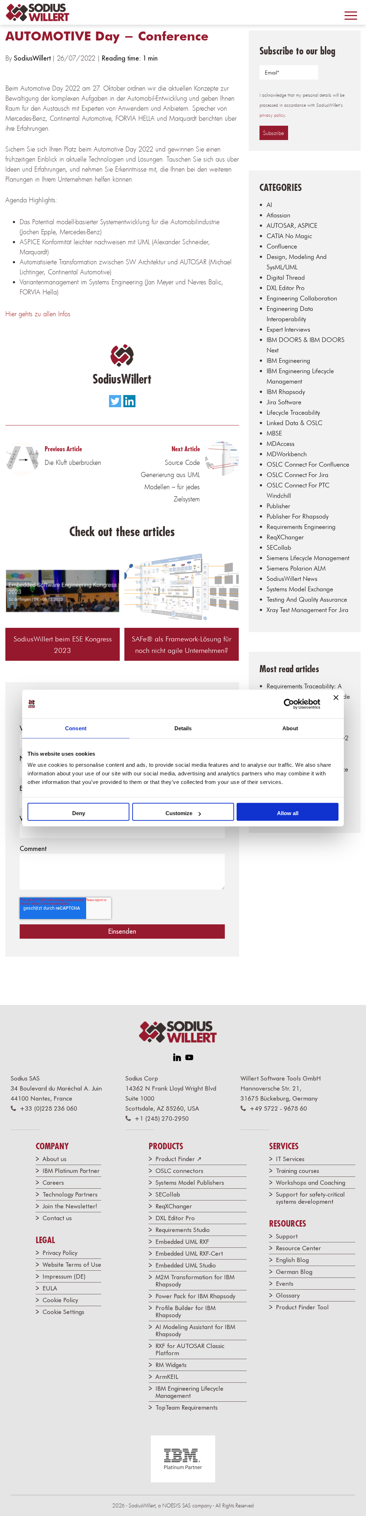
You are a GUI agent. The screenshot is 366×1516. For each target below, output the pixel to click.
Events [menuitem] (284, 1283)
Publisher (278, 506)
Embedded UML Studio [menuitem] (185, 1265)
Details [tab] (183, 728)
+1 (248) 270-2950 (161, 1118)
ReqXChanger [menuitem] (173, 1206)
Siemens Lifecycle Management (308, 558)
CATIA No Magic (289, 236)
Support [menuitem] (287, 1236)
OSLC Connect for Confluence (308, 464)
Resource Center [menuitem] (298, 1248)
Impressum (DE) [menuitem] (64, 1276)
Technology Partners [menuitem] (70, 1194)
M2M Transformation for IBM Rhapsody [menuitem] (194, 1281)
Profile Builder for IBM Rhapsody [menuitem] (185, 1311)
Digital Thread (286, 277)
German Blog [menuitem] (294, 1271)
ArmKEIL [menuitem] (166, 1376)
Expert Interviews (288, 329)
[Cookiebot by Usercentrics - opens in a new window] (289, 703)
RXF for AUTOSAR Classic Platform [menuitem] (189, 1349)
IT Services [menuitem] (290, 1159)
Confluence (282, 246)
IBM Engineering (288, 360)
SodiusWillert (33, 58)
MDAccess (281, 443)
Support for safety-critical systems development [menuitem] (310, 1198)
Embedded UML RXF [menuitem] (182, 1241)
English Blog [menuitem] (292, 1260)
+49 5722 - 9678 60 (278, 1108)
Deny (78, 813)
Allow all (287, 813)
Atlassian (278, 215)
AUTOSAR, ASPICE (292, 225)
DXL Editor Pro (286, 288)
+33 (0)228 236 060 (48, 1108)
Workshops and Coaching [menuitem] (310, 1182)
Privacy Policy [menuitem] (60, 1252)
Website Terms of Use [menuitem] (72, 1264)
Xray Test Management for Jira (307, 609)
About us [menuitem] (54, 1159)
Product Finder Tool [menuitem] (302, 1307)
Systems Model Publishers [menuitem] (189, 1182)
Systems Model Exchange (300, 589)
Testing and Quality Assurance (307, 599)
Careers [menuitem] (53, 1182)
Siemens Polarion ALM (296, 568)
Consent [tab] (75, 728)
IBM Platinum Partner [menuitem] (71, 1170)
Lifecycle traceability (293, 412)
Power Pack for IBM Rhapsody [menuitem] (195, 1296)
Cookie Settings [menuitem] (63, 1311)
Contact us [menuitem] (57, 1218)
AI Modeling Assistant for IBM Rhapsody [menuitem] (195, 1330)
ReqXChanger (285, 537)
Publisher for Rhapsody (297, 516)
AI (269, 204)
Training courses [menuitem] (297, 1170)
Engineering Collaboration (302, 298)
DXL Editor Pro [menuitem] (175, 1218)
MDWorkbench (287, 454)
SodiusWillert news (292, 578)
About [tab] (290, 728)
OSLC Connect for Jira (297, 474)
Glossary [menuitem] (288, 1295)
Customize (178, 813)
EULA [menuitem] (50, 1288)
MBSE (274, 433)
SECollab (279, 547)
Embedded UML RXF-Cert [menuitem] (189, 1253)
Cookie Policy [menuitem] (60, 1300)
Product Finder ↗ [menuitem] (178, 1159)
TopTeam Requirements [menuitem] (186, 1407)
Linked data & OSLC (294, 423)
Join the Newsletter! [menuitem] (70, 1206)
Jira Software (284, 402)
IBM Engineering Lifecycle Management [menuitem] (189, 1392)
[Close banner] (335, 704)
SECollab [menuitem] (167, 1194)
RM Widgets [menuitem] (171, 1364)
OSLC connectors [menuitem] (179, 1170)
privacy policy (272, 115)
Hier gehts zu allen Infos (37, 313)
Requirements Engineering (301, 526)
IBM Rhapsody (286, 391)
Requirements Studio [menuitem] (182, 1229)
